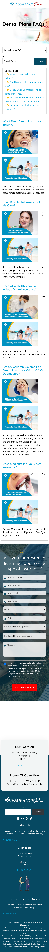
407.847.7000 (25, 853)
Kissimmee (41, 944)
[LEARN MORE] (9, 840)
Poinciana (8, 946)
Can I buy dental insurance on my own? (22, 203)
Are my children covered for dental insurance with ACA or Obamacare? (22, 370)
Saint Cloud (28, 946)
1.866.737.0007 (25, 856)
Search (40, 61)
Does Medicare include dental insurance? (22, 465)
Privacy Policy (12, 922)
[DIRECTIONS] (24, 765)
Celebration (17, 946)
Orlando (32, 944)
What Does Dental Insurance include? (21, 122)
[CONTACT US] (24, 870)
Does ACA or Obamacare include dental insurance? (19, 287)
